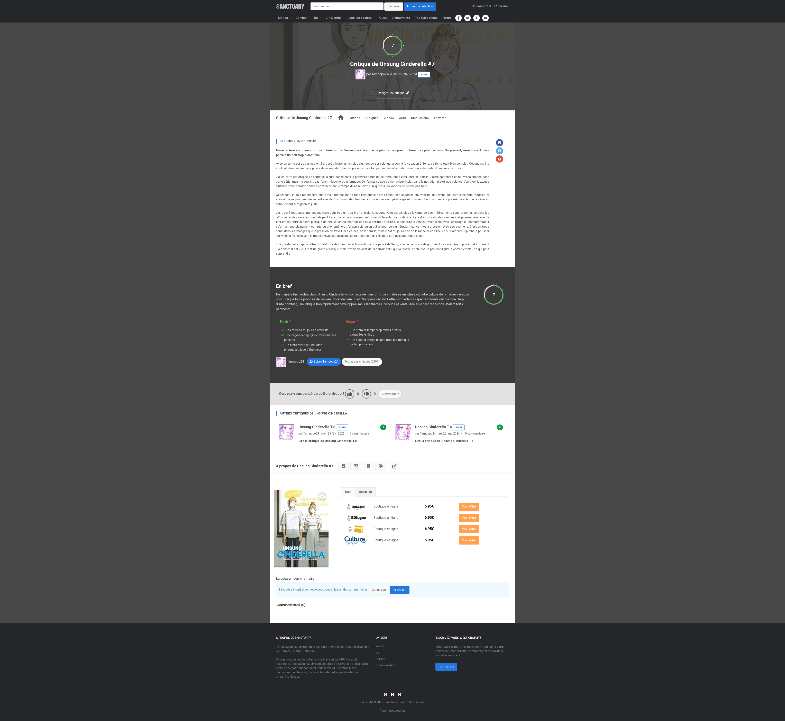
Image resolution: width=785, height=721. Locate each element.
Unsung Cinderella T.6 (433, 427)
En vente (440, 118)
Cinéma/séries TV (386, 665)
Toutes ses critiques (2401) (361, 361)
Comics (301, 18)
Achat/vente (401, 18)
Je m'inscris (446, 666)
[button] (499, 142)
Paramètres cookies (393, 710)
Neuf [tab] (348, 491)
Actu (402, 118)
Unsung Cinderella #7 (407, 64)
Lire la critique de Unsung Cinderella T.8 (327, 441)
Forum (447, 18)
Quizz (383, 18)
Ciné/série (333, 18)
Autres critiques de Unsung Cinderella (313, 413)
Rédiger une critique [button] (391, 93)
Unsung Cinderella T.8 (316, 427)
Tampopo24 (380, 74)
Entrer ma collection (420, 6)
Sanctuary (390, 702)
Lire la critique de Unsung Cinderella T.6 (444, 441)
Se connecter (481, 6)
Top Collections (426, 18)
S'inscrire (501, 6)
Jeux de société (360, 18)
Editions (354, 118)
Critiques (371, 118)
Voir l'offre (469, 506)
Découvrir (394, 6)
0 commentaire (359, 433)
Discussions (420, 118)
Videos (389, 118)
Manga (283, 18)
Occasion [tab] (365, 491)
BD (316, 18)
